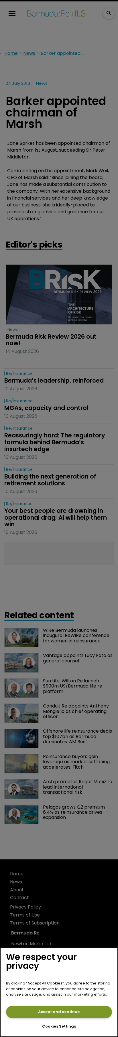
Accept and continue (59, 1011)
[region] (59, 992)
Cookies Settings (59, 1026)
